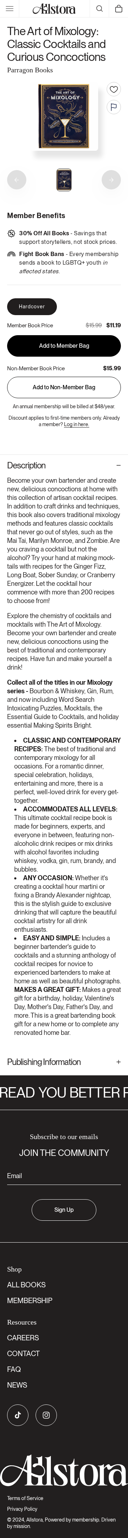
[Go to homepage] (64, 1470)
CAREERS (23, 1338)
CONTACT (23, 1353)
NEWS (17, 1385)
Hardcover (32, 306)
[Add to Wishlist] (114, 89)
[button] (9, 8)
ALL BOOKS (26, 1285)
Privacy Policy (22, 1509)
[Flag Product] (114, 107)
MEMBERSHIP (29, 1300)
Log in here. (76, 424)
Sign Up (64, 1209)
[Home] (54, 8)
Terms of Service (25, 1498)
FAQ (14, 1369)
